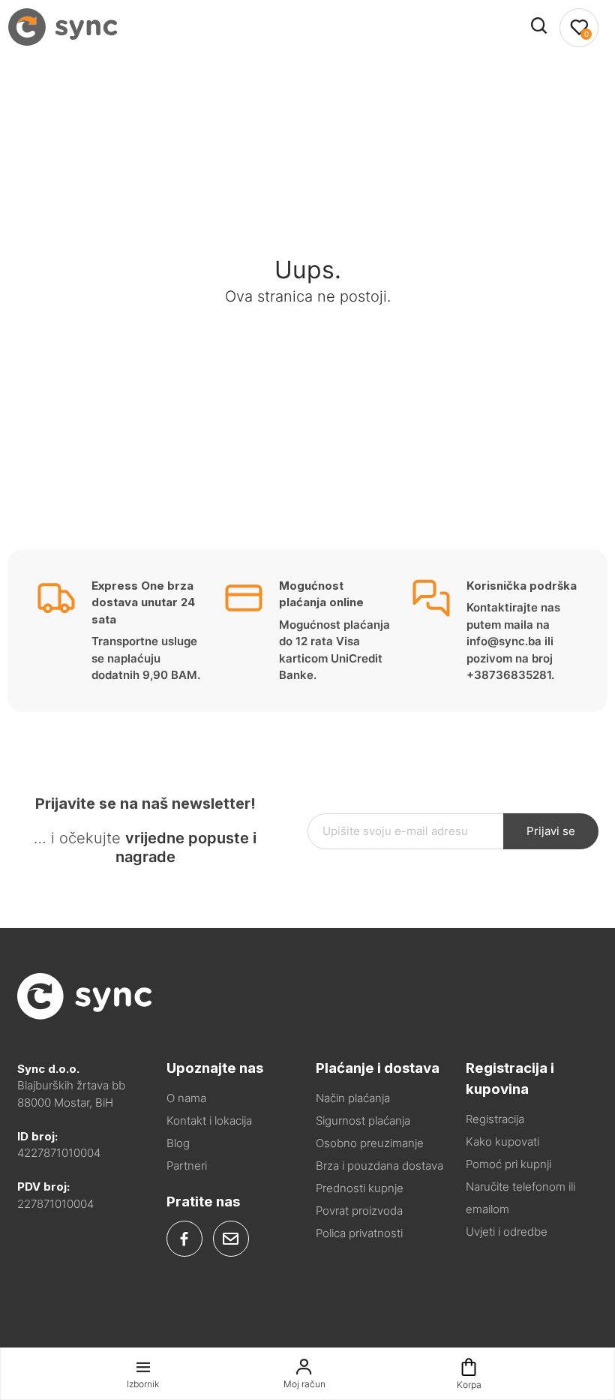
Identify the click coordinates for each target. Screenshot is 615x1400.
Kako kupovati (502, 1141)
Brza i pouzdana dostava (379, 1165)
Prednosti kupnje (360, 1188)
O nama (186, 1098)
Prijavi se (550, 831)
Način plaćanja (353, 1098)
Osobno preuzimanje (370, 1143)
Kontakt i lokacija (209, 1120)
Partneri (186, 1165)
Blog (178, 1143)
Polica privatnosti (359, 1233)
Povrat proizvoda (359, 1210)
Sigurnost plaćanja (363, 1120)
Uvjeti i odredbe (507, 1231)
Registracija (495, 1119)
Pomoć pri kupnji (508, 1164)
